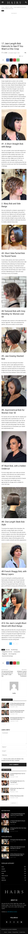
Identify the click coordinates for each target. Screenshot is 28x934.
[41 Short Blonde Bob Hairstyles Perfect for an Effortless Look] (5, 705)
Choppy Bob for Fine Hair (7, 651)
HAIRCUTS (7, 7)
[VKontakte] (21, 922)
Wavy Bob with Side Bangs (7, 655)
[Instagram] (17, 922)
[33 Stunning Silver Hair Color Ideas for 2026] (5, 830)
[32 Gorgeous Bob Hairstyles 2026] (5, 841)
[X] (11, 60)
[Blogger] (6, 922)
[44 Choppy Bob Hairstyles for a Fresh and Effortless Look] (5, 719)
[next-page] (5, 725)
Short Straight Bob (12, 653)
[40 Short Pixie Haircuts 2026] (5, 797)
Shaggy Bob (4, 653)
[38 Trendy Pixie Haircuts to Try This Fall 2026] (5, 783)
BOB (11, 7)
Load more (13, 803)
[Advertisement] (14, 28)
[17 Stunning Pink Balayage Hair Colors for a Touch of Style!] (5, 815)
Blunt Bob (8, 649)
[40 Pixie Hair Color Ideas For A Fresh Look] (5, 790)
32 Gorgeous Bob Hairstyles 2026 (18, 839)
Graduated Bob (17, 651)
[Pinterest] (14, 60)
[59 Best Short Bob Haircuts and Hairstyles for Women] (5, 848)
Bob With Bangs (14, 649)
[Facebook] (7, 60)
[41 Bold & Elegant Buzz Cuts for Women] (5, 775)
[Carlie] (2, 52)
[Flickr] (14, 922)
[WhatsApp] (18, 60)
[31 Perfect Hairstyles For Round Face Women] (5, 822)
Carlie (6, 52)
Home (2, 7)
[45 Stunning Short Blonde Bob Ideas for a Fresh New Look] (5, 712)
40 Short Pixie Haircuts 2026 (16, 796)
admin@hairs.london (12, 911)
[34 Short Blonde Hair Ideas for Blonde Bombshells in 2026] (5, 856)
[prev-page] (2, 725)
